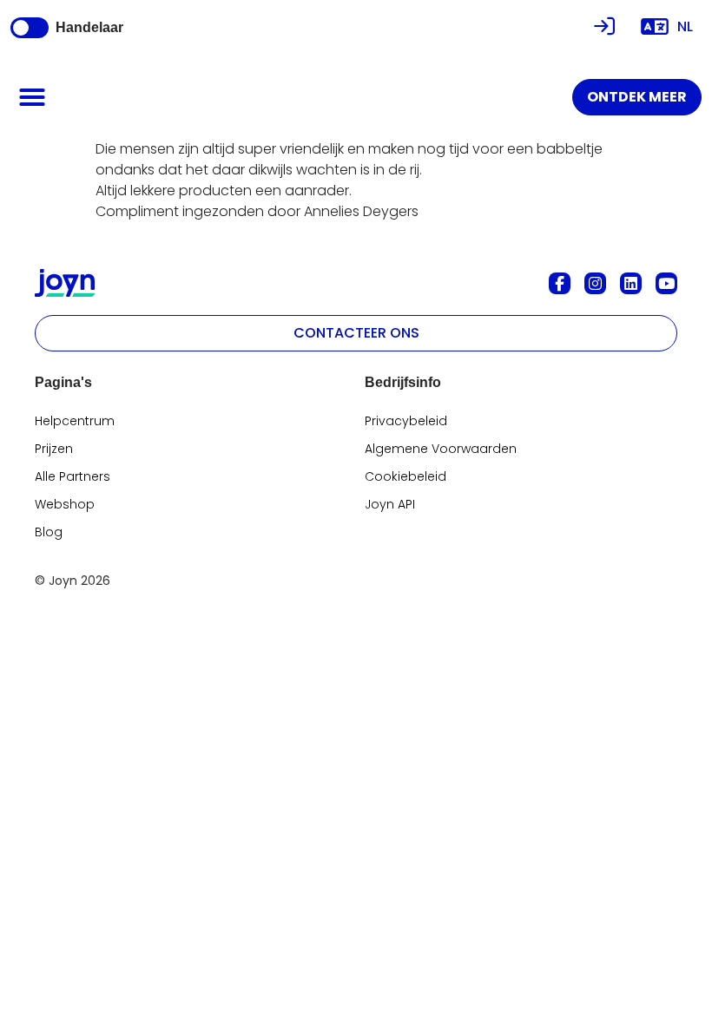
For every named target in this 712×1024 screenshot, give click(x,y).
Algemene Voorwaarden (441, 448)
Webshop (65, 504)
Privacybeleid (406, 421)
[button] (32, 97)
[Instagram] (595, 283)
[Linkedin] (631, 283)
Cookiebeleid (405, 476)
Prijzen (54, 448)
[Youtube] (666, 283)
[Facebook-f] (559, 283)
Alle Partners (72, 476)
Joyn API (390, 504)
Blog (49, 532)
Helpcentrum (75, 421)
